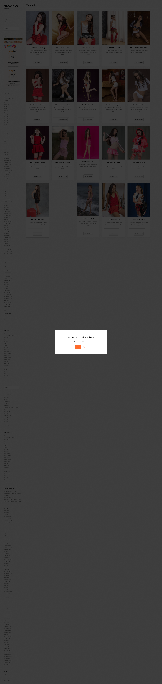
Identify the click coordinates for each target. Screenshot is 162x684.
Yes (78, 347)
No (84, 347)
